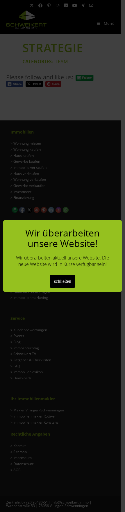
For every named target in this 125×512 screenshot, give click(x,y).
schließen (62, 281)
